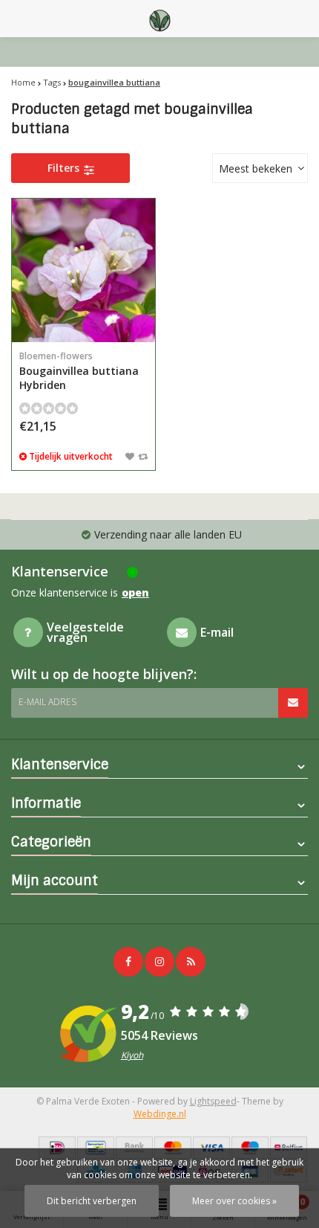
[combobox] (260, 168)
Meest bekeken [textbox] (255, 168)
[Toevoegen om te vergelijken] (143, 456)
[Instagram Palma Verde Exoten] (159, 962)
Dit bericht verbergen (92, 1201)
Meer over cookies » (234, 1201)
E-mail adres (47, 701)
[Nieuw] (190, 962)
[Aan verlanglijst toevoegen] (129, 456)
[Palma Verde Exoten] (159, 18)
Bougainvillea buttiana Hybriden (79, 371)
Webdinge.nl (160, 1114)
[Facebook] (128, 962)
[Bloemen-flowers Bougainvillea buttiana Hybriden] (83, 270)
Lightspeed (213, 1101)
